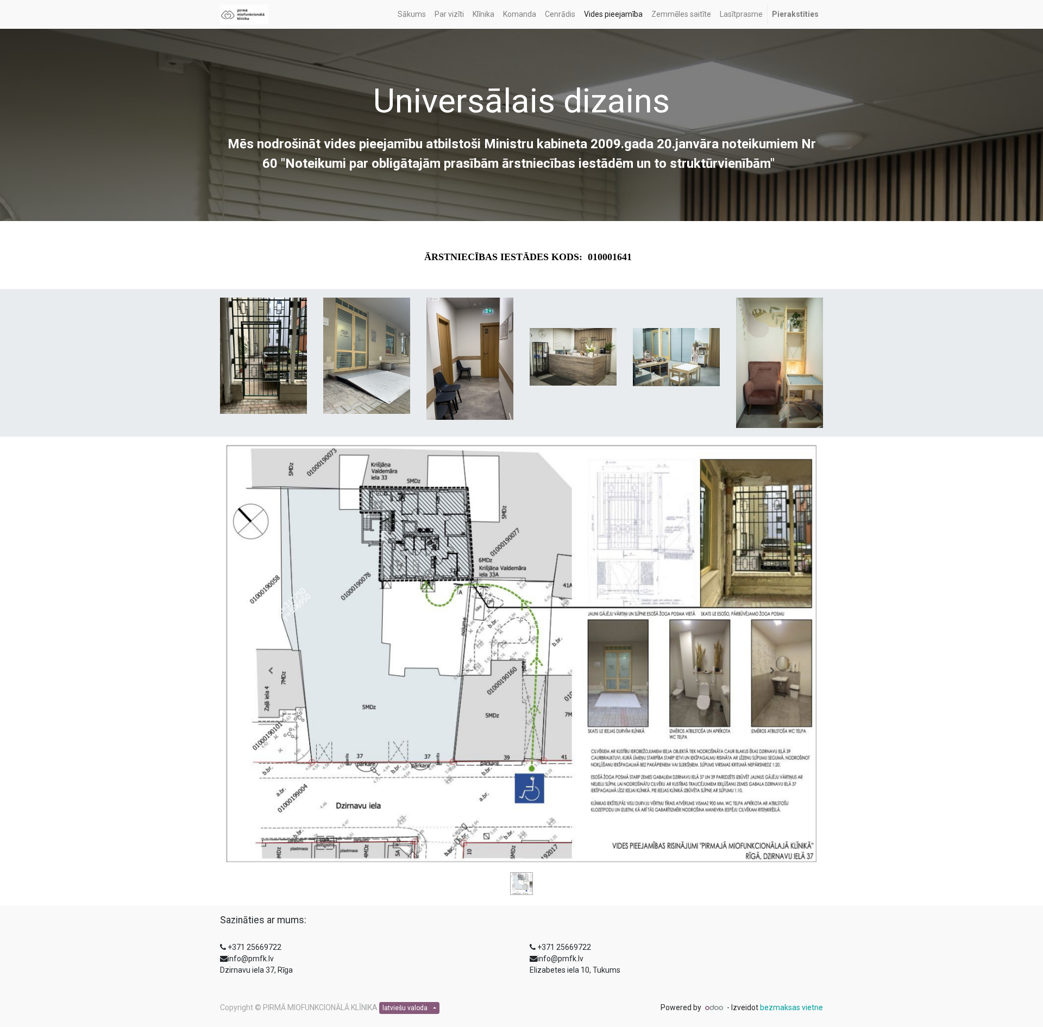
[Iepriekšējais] (271, 671)
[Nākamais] (772, 671)
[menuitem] (411, 14)
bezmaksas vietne (791, 1007)
